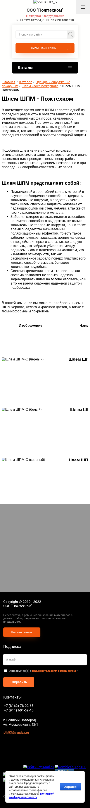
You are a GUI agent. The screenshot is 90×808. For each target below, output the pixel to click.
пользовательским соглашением (54, 670)
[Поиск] (70, 34)
